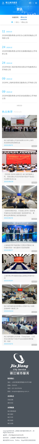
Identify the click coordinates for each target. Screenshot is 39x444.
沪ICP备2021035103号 (16, 435)
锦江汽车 (10, 417)
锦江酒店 (10, 414)
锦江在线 (10, 423)
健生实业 (10, 403)
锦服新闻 (15, 17)
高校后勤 (10, 399)
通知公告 (23, 17)
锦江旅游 (10, 420)
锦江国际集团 (12, 411)
